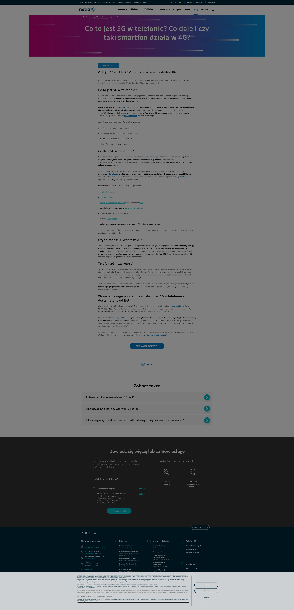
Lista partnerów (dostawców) (84, 602)
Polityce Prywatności (90, 587)
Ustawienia (206, 597)
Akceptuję (206, 584)
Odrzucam (206, 590)
